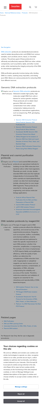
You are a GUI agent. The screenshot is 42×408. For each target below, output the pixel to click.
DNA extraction (6, 52)
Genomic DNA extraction (21, 91)
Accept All (21, 401)
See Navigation (5, 47)
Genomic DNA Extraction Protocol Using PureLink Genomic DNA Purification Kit (26, 122)
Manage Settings (21, 387)
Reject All (21, 394)
